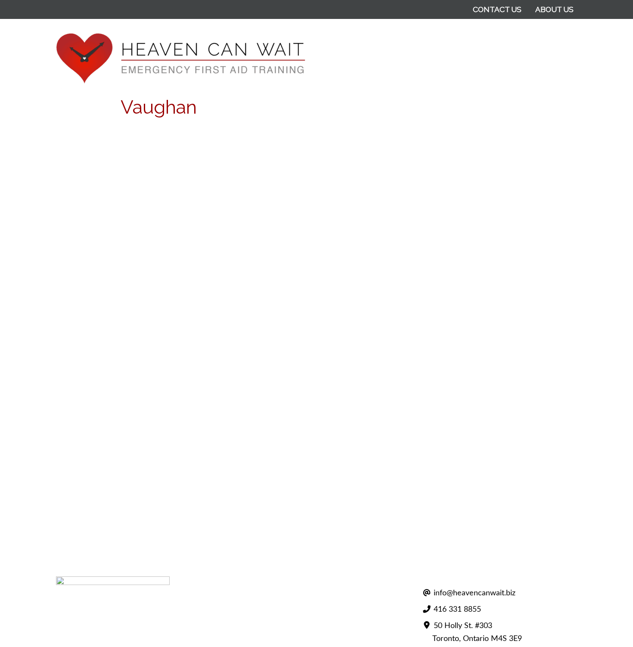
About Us (554, 9)
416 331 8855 (457, 609)
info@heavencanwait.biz (474, 593)
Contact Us (497, 9)
